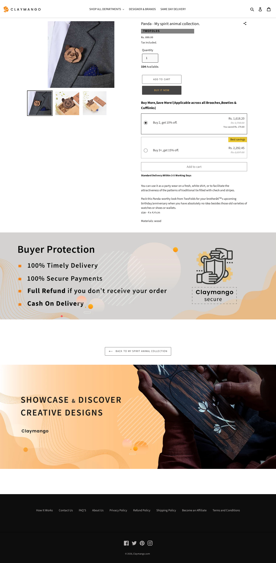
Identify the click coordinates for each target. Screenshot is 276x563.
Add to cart (194, 167)
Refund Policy (141, 510)
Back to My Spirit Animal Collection (141, 351)
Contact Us (66, 510)
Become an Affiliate (194, 510)
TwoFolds (151, 31)
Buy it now (161, 90)
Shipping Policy (166, 510)
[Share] (245, 23)
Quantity (147, 50)
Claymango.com (141, 554)
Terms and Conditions (226, 510)
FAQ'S (82, 510)
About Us (97, 510)
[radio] (194, 124)
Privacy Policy (118, 510)
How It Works (44, 510)
